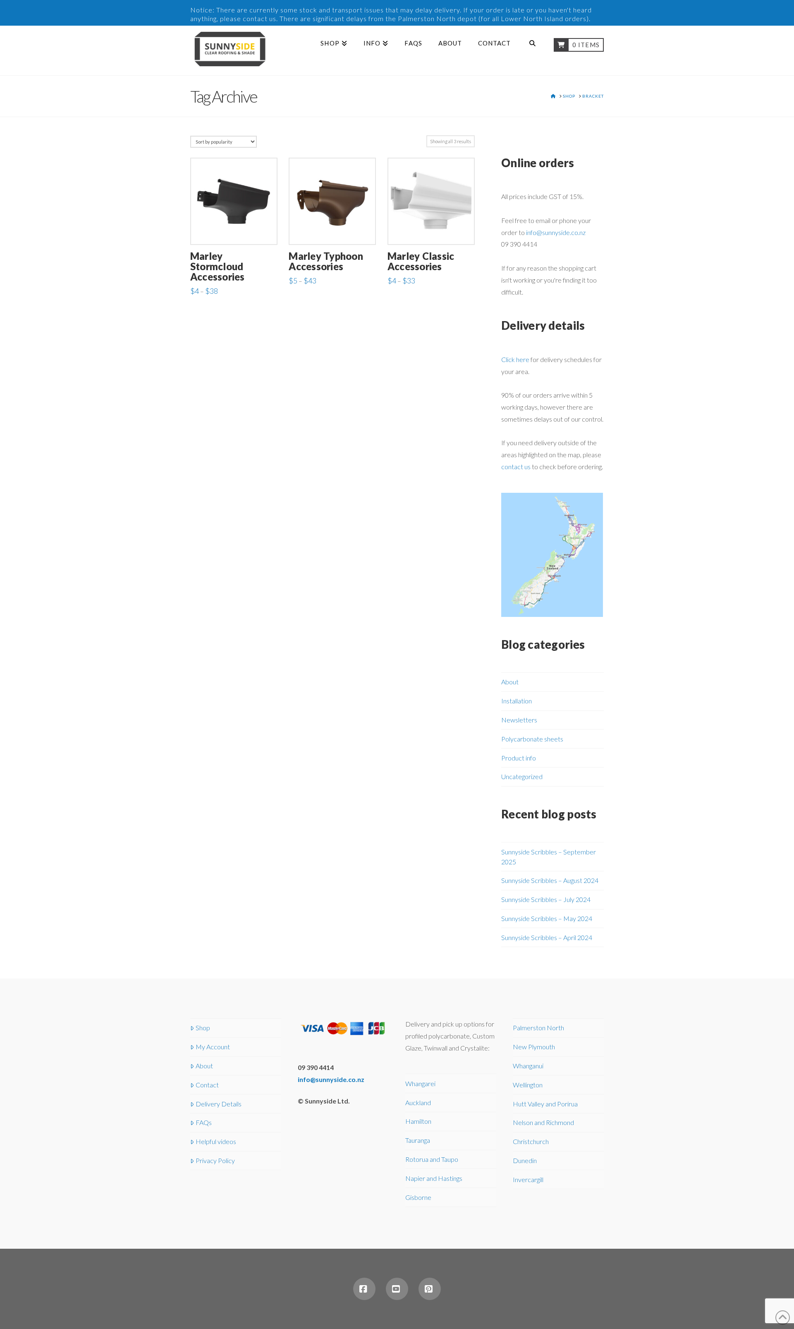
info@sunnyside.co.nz (556, 232)
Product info (518, 758)
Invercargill (528, 1179)
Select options (233, 229)
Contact (207, 1085)
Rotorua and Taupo (431, 1159)
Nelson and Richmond (543, 1122)
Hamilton (418, 1121)
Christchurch (531, 1141)
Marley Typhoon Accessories (326, 261)
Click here (515, 359)
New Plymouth (534, 1047)
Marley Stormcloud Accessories (217, 266)
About (510, 682)
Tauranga (417, 1140)
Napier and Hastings (433, 1178)
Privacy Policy (215, 1160)
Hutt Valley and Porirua (545, 1104)
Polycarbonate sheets (532, 739)
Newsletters (519, 720)
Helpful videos (216, 1141)
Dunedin (525, 1160)
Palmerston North (538, 1028)
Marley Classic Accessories (420, 261)
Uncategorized (522, 776)
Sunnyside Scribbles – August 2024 (549, 880)
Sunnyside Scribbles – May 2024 (546, 918)
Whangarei (420, 1083)
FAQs (204, 1122)
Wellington (528, 1085)
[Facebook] (364, 1289)
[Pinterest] (430, 1289)
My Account (213, 1047)
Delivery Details (219, 1104)
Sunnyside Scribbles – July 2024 (546, 899)
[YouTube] (397, 1289)
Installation (516, 701)
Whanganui (528, 1066)
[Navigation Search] (532, 50)
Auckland (418, 1102)
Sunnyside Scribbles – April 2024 (546, 937)
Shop (203, 1028)
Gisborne (418, 1197)
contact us (516, 466)
